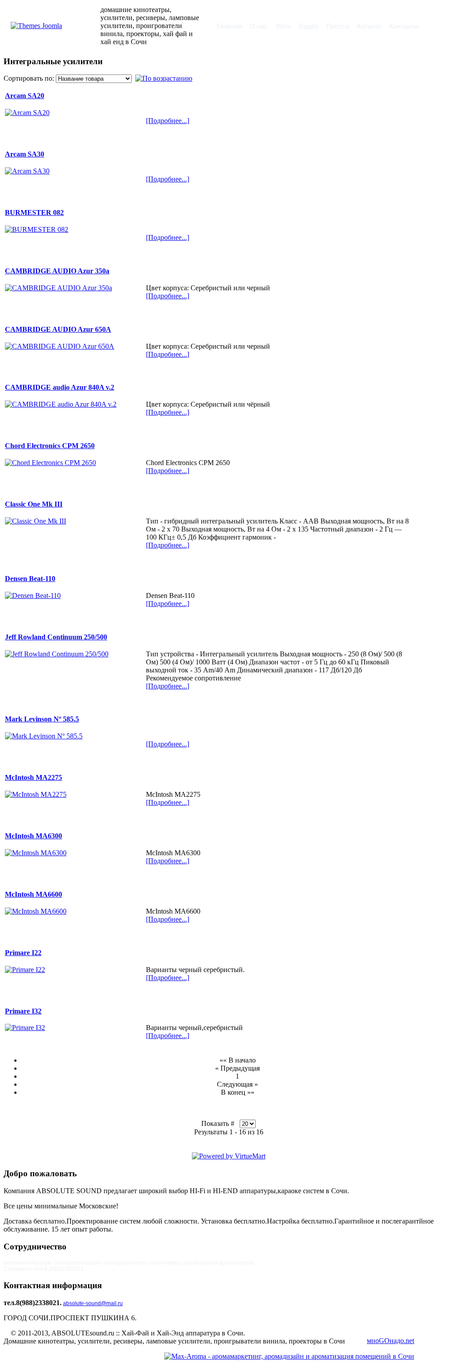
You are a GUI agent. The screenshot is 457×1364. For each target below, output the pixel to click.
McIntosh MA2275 (33, 777)
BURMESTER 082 (34, 212)
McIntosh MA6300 (33, 836)
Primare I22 (23, 952)
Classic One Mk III (33, 504)
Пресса (337, 26)
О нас (259, 26)
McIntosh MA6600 (33, 894)
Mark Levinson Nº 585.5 (42, 719)
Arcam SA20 (24, 95)
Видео (308, 26)
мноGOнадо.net (390, 1340)
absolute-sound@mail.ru (93, 1303)
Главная (229, 26)
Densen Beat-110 (30, 578)
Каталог (369, 26)
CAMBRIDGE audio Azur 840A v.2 (59, 387)
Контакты (403, 26)
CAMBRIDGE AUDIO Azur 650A (58, 329)
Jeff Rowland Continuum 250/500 (56, 637)
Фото (283, 26)
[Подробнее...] (167, 120)
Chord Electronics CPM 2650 (50, 445)
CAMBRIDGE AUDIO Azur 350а (57, 271)
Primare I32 (23, 1011)
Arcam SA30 (24, 154)
